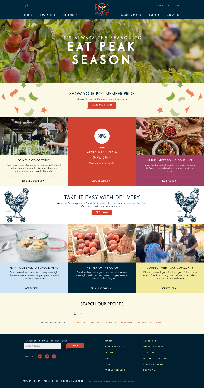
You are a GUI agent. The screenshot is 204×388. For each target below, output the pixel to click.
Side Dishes (156, 323)
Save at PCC (163, 6)
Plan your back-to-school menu (34, 267)
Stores (28, 15)
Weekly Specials (114, 347)
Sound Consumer (153, 347)
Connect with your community (170, 267)
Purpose (154, 15)
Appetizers (80, 323)
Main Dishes (127, 323)
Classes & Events (130, 15)
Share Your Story (102, 105)
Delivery (110, 353)
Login (176, 6)
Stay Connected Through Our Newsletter (45, 341)
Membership (70, 15)
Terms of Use (52, 381)
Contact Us (150, 370)
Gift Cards (149, 353)
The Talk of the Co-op (102, 267)
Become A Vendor (73, 381)
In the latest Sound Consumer (170, 160)
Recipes (109, 358)
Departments (47, 15)
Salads (142, 323)
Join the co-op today (34, 160)
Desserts (111, 323)
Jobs (107, 364)
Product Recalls (115, 370)
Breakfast (96, 323)
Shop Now (102, 212)
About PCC (174, 15)
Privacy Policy (32, 381)
